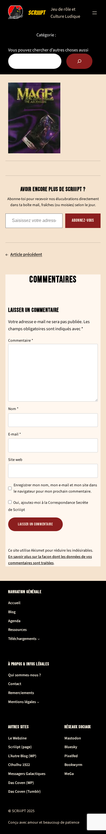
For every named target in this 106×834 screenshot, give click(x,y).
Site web (15, 460)
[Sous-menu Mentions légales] (38, 702)
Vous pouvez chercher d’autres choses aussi (48, 50)
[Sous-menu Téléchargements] (39, 639)
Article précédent (26, 254)
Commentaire (20, 340)
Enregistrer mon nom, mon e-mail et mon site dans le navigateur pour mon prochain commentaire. (55, 488)
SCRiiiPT (36, 13)
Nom (13, 409)
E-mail (14, 434)
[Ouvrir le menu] (94, 13)
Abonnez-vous (83, 220)
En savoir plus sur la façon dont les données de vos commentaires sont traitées (50, 560)
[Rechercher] (79, 61)
